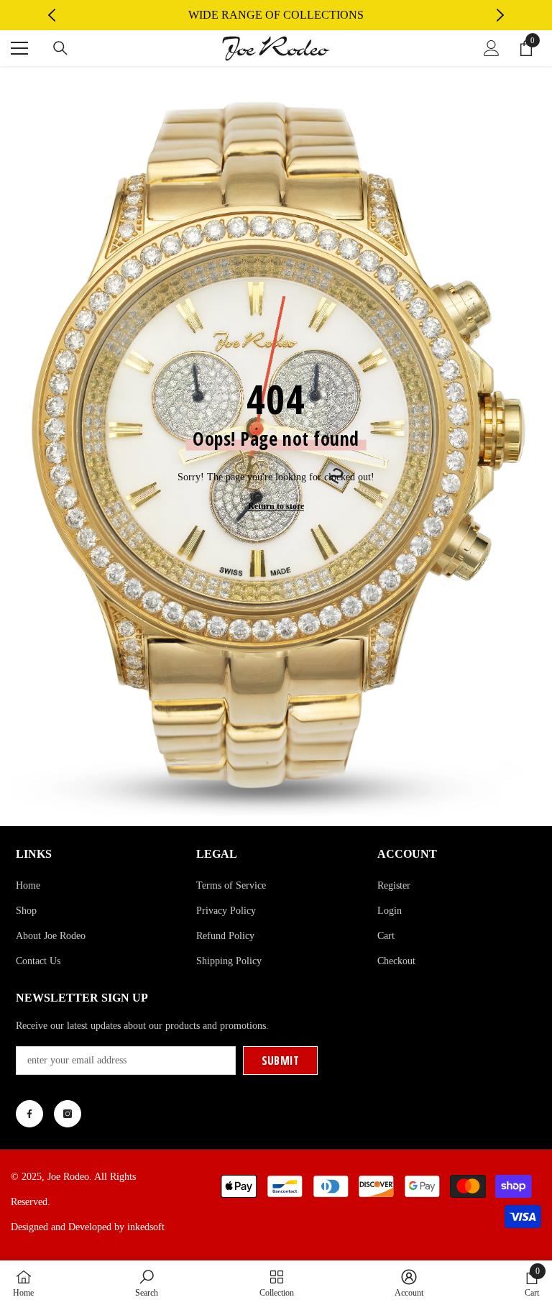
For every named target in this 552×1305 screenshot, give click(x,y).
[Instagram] (67, 1113)
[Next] (500, 15)
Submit (281, 1060)
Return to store (276, 506)
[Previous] (51, 15)
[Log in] (492, 48)
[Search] (60, 48)
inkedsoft (146, 1227)
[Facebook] (29, 1113)
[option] (276, 15)
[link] (147, 1282)
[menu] (19, 48)
